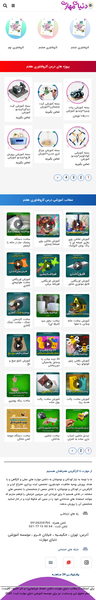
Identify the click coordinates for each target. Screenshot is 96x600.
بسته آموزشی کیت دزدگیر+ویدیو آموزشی (20, 109)
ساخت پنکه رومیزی (19, 401)
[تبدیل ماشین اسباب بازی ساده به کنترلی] (77, 411)
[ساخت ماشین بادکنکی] (48, 411)
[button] (13, 5)
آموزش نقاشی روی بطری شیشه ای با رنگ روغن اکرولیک (78, 242)
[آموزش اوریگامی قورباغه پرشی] (48, 256)
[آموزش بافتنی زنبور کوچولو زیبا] (77, 336)
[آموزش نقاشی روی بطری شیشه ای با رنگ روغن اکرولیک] (77, 215)
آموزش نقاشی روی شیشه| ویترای (49, 242)
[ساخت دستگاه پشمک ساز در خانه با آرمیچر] (18, 215)
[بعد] (58, 177)
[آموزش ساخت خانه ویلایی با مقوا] (77, 296)
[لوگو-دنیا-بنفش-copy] (77, 6)
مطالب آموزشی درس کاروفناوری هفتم (48, 199)
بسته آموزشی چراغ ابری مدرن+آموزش (49, 152)
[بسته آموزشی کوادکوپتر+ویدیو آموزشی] (77, 128)
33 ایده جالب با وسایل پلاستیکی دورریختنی (50, 362)
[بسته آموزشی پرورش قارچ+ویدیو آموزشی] (18, 130)
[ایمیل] (50, 562)
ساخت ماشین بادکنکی (52, 437)
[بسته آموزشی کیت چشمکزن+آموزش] (48, 87)
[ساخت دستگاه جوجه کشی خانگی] (18, 411)
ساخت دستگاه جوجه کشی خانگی (18, 437)
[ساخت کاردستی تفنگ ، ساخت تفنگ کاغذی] (18, 295)
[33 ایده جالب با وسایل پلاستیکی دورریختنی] (48, 334)
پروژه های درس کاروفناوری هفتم (48, 66)
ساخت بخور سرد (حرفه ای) (50, 322)
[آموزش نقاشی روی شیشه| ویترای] (48, 216)
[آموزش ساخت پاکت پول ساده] (48, 375)
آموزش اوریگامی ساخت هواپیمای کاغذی (21, 282)
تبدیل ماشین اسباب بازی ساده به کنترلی (78, 437)
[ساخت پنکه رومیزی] (18, 376)
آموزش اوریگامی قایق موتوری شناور (78, 282)
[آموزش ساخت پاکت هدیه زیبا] (77, 375)
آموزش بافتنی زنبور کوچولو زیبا (78, 362)
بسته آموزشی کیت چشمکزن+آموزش (49, 105)
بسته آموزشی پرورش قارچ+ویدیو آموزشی (18, 156)
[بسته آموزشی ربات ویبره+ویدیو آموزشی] (77, 83)
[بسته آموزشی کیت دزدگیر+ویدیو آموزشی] (18, 81)
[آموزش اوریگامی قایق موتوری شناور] (77, 256)
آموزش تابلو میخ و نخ (19, 362)
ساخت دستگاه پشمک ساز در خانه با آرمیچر (18, 242)
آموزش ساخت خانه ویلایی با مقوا (78, 322)
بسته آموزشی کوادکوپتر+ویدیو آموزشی (80, 156)
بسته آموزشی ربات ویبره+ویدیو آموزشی (77, 109)
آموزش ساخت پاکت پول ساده (48, 400)
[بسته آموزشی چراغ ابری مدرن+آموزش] (48, 134)
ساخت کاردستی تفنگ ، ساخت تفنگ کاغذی (18, 322)
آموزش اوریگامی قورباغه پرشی (50, 282)
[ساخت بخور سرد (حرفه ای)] (48, 296)
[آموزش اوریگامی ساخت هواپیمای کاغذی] (18, 255)
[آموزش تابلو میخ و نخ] (18, 336)
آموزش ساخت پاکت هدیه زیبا (78, 400)
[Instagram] (86, 562)
